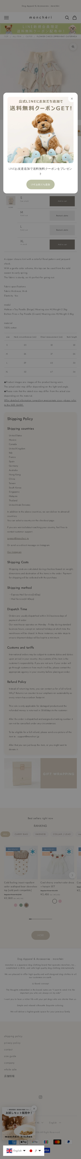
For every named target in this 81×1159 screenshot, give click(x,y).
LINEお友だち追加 (40, 184)
